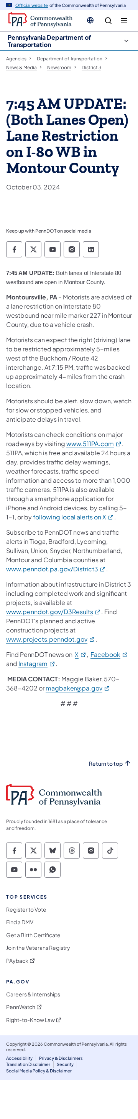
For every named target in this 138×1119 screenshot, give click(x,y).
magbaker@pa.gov (78, 688)
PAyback (17, 960)
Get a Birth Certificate (33, 935)
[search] (108, 20)
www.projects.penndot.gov (50, 639)
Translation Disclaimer (28, 1064)
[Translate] (90, 20)
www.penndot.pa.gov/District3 (56, 569)
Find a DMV (19, 922)
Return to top (106, 763)
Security (65, 1064)
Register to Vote (26, 909)
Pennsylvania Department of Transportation (49, 41)
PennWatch (20, 1007)
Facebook (109, 654)
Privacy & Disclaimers (61, 1058)
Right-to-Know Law (30, 1020)
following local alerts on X (73, 517)
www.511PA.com (94, 444)
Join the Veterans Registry (38, 947)
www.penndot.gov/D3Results (53, 612)
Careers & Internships (33, 994)
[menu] (124, 20)
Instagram (37, 664)
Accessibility (19, 1058)
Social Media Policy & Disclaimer (39, 1070)
